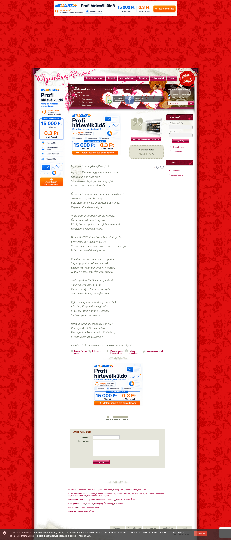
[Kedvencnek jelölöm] (162, 167)
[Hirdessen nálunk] (187, 78)
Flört (118, 500)
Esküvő (81, 507)
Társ (83, 504)
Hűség (116, 490)
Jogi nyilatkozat (134, 528)
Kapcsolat (117, 528)
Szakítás (126, 494)
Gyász (98, 507)
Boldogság (98, 504)
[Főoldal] (51, 75)
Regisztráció (177, 151)
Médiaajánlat (168, 528)
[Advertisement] (115, 42)
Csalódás (108, 494)
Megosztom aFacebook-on (116, 352)
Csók (122, 490)
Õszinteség (86, 105)
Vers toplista (176, 171)
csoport (139, 100)
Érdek (133, 500)
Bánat (85, 494)
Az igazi (98, 490)
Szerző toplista (177, 175)
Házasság (90, 507)
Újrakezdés (92, 496)
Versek (184, 528)
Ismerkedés (101, 500)
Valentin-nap (83, 511)
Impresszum (151, 528)
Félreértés (118, 504)
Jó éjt (144, 490)
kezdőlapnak (119, 100)
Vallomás (128, 490)
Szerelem (85, 96)
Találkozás (125, 500)
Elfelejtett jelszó (178, 147)
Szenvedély (107, 490)
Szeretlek (91, 490)
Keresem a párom (87, 500)
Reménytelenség (88, 102)
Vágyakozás (87, 99)
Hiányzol (137, 490)
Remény (82, 496)
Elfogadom (200, 533)
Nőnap (91, 511)
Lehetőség (97, 351)
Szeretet (89, 504)
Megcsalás (117, 494)
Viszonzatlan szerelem (154, 494)
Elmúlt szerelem (137, 494)
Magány (106, 496)
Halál (100, 496)
